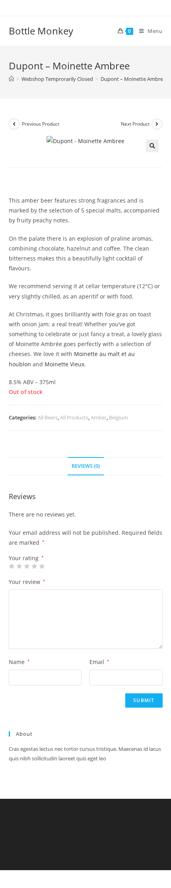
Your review (27, 582)
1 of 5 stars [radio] (11, 566)
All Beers (48, 417)
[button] (152, 146)
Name (19, 662)
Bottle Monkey (41, 30)
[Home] (11, 78)
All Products (74, 417)
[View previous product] (14, 124)
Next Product (135, 124)
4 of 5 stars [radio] (34, 566)
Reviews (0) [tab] (86, 466)
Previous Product (40, 124)
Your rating (26, 558)
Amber (99, 417)
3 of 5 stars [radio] (26, 566)
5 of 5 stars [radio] (42, 566)
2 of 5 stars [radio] (19, 566)
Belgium (118, 417)
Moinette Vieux (64, 364)
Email (99, 662)
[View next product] (157, 124)
